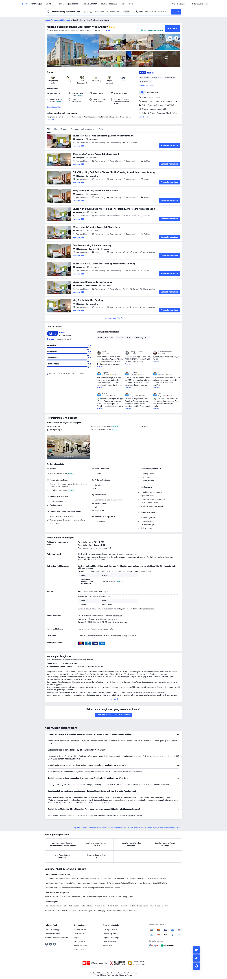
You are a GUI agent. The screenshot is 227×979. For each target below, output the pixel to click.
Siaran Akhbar (79, 934)
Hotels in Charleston (135, 828)
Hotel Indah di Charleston (70, 897)
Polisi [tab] (101, 129)
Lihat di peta (143, 117)
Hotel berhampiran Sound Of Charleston (153, 883)
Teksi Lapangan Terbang (68, 4)
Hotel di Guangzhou (129, 911)
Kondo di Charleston (52, 897)
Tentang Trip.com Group (82, 949)
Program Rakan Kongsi (111, 938)
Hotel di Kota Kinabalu (71, 906)
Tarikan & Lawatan (89, 4)
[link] (178, 4)
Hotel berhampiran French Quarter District (60, 883)
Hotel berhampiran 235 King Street (57, 878)
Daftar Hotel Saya (109, 941)
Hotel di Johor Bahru (127, 906)
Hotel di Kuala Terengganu (67, 911)
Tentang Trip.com (80, 930)
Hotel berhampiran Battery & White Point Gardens (101, 888)
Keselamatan (107, 945)
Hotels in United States (97, 828)
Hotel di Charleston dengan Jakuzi (94, 897)
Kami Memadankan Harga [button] (153, 30)
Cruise (123, 4)
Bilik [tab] (49, 129)
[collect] (196, 950)
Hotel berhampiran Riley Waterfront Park (113, 878)
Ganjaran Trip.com (109, 934)
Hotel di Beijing (99, 911)
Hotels (84, 828)
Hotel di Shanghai (85, 911)
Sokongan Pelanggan (53, 930)
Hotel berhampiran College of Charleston (122, 883)
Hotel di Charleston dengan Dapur (121, 897)
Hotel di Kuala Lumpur (53, 906)
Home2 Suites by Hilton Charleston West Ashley (77, 26)
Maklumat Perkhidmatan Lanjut (56, 938)
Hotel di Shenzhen (114, 911)
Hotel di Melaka (87, 906)
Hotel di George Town (145, 906)
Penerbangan (36, 4)
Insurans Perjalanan (109, 4)
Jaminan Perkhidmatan (53, 934)
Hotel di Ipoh (113, 906)
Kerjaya (76, 938)
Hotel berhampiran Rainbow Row (84, 878)
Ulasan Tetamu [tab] (60, 129)
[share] (196, 958)
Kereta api (50, 4)
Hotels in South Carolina (117, 828)
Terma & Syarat (79, 941)
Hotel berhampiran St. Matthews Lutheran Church (63, 888)
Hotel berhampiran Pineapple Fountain (91, 883)
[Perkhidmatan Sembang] (196, 966)
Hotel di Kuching (100, 906)
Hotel (24, 4)
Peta (131, 4)
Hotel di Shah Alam (162, 906)
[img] (73, 50)
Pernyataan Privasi (80, 945)
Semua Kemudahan (54, 107)
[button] (138, 4)
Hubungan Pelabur (110, 930)
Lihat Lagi (50, 120)
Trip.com (77, 828)
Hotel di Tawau (50, 911)
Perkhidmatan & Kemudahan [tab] (83, 129)
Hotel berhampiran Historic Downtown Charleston (148, 878)
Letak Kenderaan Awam (103, 426)
